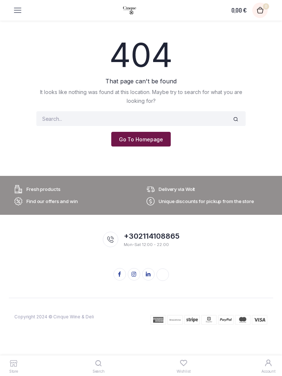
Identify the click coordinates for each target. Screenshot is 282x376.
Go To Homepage (141, 139)
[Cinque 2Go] (129, 10)
